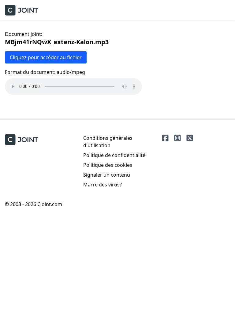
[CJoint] (21, 139)
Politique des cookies (107, 165)
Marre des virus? (102, 184)
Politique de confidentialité (114, 155)
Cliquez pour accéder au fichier (46, 57)
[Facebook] (165, 138)
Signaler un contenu (106, 174)
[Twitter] (189, 138)
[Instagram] (177, 138)
